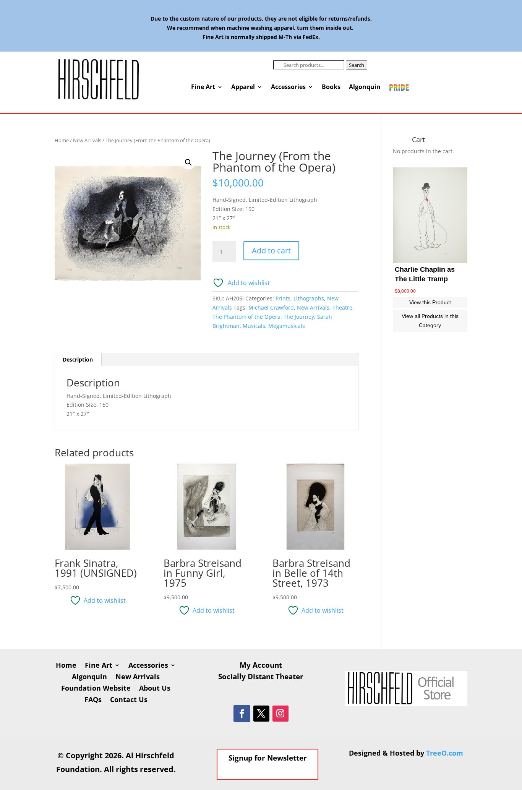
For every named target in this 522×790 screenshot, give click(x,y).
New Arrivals (87, 140)
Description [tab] (78, 359)
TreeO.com (444, 753)
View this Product (430, 302)
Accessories (288, 87)
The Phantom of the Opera (246, 316)
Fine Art (203, 87)
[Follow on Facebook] (241, 713)
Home (62, 140)
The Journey (299, 316)
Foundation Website (96, 689)
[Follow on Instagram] (280, 714)
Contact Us (129, 700)
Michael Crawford (271, 307)
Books (331, 87)
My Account (261, 666)
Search (356, 65)
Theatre (342, 307)
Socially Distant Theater (260, 677)
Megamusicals (286, 325)
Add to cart (271, 250)
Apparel (243, 87)
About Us (154, 689)
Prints (283, 298)
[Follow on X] (261, 714)
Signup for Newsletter (268, 758)
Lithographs (308, 298)
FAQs (93, 700)
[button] (188, 162)
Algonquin (365, 87)
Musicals (254, 325)
